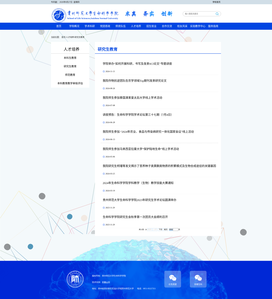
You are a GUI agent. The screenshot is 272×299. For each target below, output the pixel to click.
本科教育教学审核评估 (70, 83)
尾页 (165, 230)
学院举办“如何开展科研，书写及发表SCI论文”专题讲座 (137, 63)
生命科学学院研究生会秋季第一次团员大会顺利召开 (135, 217)
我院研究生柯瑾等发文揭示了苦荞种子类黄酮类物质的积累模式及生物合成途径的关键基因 (159, 166)
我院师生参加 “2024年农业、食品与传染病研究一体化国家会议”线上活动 (148, 131)
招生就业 (151, 26)
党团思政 (105, 26)
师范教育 (70, 75)
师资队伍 (120, 26)
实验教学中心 (197, 26)
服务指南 (213, 26)
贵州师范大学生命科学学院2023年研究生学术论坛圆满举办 (139, 200)
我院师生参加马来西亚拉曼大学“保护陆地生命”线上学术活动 (141, 149)
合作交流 (167, 26)
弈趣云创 (106, 282)
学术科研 (90, 26)
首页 (58, 26)
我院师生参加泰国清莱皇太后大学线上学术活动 (132, 97)
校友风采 (182, 26)
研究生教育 (70, 66)
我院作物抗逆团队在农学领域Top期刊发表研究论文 (135, 80)
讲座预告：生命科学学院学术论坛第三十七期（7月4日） (138, 114)
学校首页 (216, 2)
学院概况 (74, 26)
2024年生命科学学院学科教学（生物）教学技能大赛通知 (138, 183)
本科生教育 (70, 58)
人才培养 (136, 26)
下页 (160, 230)
